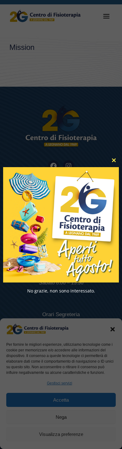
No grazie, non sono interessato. (61, 290)
